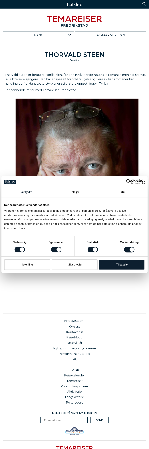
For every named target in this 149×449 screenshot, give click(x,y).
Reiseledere (74, 402)
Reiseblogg (74, 337)
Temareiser (75, 381)
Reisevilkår (74, 343)
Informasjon (74, 321)
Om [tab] (123, 192)
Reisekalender (74, 375)
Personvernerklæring (74, 354)
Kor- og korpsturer (74, 386)
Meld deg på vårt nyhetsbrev (74, 413)
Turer (74, 369)
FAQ (74, 359)
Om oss (74, 326)
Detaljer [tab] (75, 192)
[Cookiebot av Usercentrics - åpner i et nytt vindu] (129, 181)
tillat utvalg (75, 264)
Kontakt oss (74, 332)
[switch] (56, 249)
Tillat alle (122, 264)
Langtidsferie (74, 397)
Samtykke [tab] (26, 192)
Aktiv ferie (74, 391)
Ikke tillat (27, 264)
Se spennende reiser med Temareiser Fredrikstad (40, 90)
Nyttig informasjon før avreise (74, 348)
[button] (144, 4)
